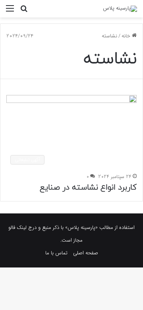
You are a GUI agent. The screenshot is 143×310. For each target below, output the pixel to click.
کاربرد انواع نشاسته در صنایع (88, 187)
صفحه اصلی (85, 253)
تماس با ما (56, 253)
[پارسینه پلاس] (120, 9)
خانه (127, 36)
